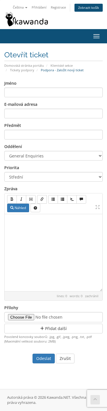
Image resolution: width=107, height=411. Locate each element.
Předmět (12, 125)
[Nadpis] (31, 199)
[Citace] (81, 199)
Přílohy (11, 307)
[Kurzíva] (21, 199)
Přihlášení (39, 7)
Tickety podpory (22, 70)
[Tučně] (12, 199)
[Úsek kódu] (72, 199)
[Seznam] (53, 199)
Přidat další (55, 328)
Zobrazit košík (88, 7)
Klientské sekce (62, 65)
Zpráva (10, 188)
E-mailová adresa (20, 104)
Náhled (20, 207)
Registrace (58, 7)
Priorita (11, 167)
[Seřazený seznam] (62, 199)
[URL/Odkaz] (42, 199)
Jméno (10, 83)
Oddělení (13, 146)
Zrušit (65, 358)
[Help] (35, 208)
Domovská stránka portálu (24, 65)
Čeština (19, 7)
